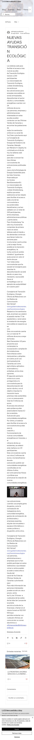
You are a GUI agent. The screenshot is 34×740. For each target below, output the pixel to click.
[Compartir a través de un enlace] (21, 638)
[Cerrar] (31, 718)
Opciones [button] (17, 737)
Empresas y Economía (13, 632)
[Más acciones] (26, 32)
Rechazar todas (16, 733)
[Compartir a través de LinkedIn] (17, 638)
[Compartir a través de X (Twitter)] (12, 638)
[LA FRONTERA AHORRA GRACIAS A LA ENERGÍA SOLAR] (17, 662)
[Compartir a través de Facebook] (8, 638)
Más (15, 22)
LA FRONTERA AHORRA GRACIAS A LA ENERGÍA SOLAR (17, 673)
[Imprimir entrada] (25, 638)
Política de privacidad (13, 725)
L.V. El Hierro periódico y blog (11, 1)
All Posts (8, 22)
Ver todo (24, 651)
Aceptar (17, 729)
